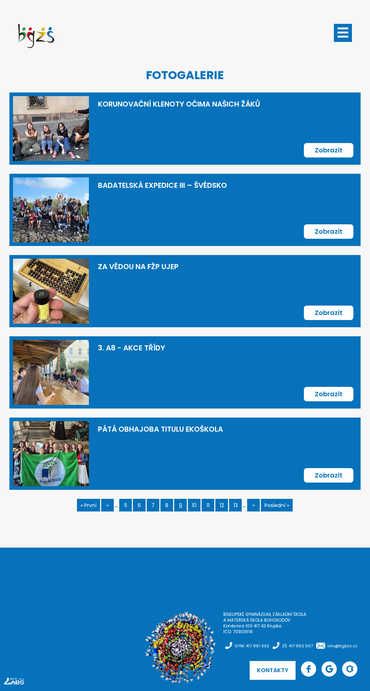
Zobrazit (329, 150)
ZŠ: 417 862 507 (297, 646)
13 (237, 506)
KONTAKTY (272, 670)
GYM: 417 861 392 (252, 646)
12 (224, 506)
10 (196, 506)
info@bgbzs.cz (342, 646)
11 (210, 506)
